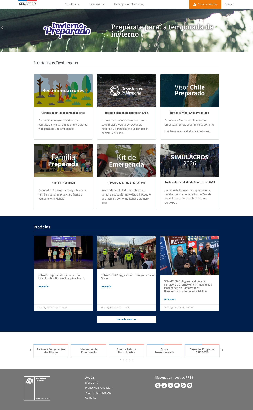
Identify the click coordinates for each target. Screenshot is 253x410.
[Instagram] (164, 385)
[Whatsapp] (183, 385)
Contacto (90, 397)
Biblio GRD (91, 382)
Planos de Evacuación (98, 387)
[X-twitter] (170, 385)
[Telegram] (189, 385)
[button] (2, 28)
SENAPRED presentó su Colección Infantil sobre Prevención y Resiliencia (61, 277)
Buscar (229, 4)
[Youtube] (177, 385)
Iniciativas (95, 4)
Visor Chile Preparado (98, 392)
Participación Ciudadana (129, 4)
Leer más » (43, 286)
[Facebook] (158, 385)
